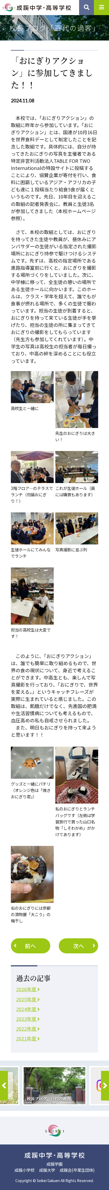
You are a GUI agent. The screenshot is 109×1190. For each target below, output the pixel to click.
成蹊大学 (47, 1170)
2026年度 (26, 989)
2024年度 (26, 1009)
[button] (4, 1086)
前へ (30, 946)
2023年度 (26, 1018)
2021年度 (26, 1038)
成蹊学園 (54, 1164)
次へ (78, 946)
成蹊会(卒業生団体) (77, 1170)
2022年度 (26, 1028)
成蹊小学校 (24, 1170)
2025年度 (26, 999)
